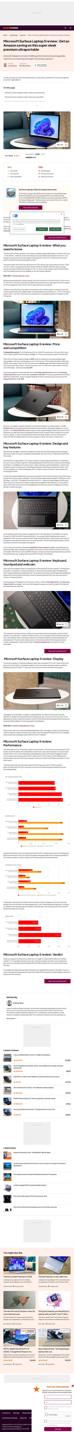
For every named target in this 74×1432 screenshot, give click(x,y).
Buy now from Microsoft (57, 238)
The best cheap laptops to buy (23, 726)
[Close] (62, 214)
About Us (23, 1418)
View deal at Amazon (30, 207)
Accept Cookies (55, 229)
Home (5, 35)
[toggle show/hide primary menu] (70, 28)
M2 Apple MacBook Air (44, 372)
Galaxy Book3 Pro (9, 379)
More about (10, 1018)
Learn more (15, 80)
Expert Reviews (9, 28)
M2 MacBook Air (52, 582)
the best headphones (42, 642)
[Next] (67, 130)
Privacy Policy (27, 1413)
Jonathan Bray (12, 66)
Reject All (42, 229)
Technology (13, 35)
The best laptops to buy (20, 276)
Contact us (6, 1413)
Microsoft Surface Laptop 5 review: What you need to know (25, 93)
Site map (16, 1413)
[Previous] (6, 130)
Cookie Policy (20, 224)
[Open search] (65, 28)
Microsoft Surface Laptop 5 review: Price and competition (24, 97)
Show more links (37, 106)
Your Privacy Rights (19, 229)
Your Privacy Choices (9, 1418)
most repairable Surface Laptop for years (40, 547)
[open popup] (66, 145)
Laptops (22, 35)
